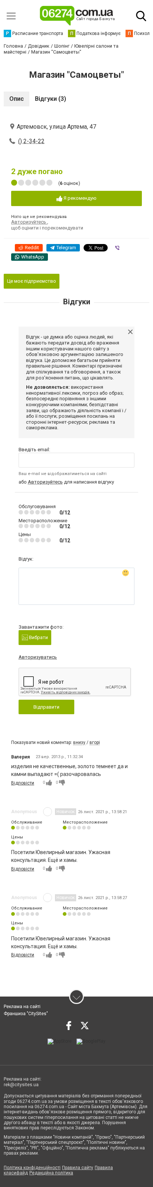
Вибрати (38, 637)
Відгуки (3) (50, 98)
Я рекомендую (79, 198)
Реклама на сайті (22, 1006)
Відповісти (22, 783)
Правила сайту (77, 1167)
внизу (79, 742)
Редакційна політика (51, 1172)
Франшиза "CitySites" (26, 1013)
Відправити (46, 707)
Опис (16, 98)
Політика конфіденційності (32, 1167)
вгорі (94, 742)
